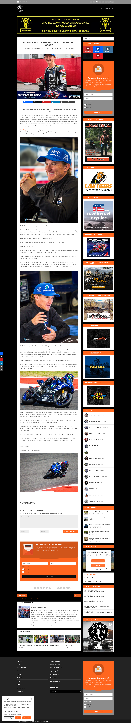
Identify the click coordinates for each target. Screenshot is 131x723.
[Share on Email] (1, 369)
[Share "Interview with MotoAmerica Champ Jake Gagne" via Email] (47, 588)
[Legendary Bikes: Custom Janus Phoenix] (86, 513)
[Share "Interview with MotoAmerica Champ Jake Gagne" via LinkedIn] (44, 588)
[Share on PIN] (1, 360)
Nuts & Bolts (53, 674)
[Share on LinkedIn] (1, 363)
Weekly (26, 572)
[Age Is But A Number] (25, 639)
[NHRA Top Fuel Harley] (57, 639)
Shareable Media (21, 667)
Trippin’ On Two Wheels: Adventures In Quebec (100, 518)
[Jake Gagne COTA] (49, 223)
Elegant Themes (29, 721)
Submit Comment (70, 531)
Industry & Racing (56, 48)
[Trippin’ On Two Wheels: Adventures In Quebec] (86, 519)
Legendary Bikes (99, 513)
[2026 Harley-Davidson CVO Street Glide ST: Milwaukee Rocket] (86, 526)
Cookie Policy (21, 688)
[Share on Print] (1, 366)
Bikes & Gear (98, 527)
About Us (19, 664)
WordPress (44, 721)
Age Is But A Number (25, 645)
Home (100, 8)
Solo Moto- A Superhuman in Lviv (95, 601)
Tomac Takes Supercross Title (71, 646)
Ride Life (64, 48)
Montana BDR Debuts (90, 574)
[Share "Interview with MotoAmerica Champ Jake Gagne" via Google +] (41, 588)
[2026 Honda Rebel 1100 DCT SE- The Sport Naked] (86, 532)
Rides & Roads (103, 520)
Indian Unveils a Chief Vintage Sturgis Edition (99, 539)
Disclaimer (20, 691)
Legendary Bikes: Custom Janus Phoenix (100, 511)
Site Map (19, 677)
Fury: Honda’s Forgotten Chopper (93, 578)
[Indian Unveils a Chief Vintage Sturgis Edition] (86, 539)
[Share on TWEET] (1, 356)
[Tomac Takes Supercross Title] (72, 639)
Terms (18, 684)
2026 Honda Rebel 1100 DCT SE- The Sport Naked (99, 532)
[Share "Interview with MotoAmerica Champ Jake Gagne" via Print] (50, 588)
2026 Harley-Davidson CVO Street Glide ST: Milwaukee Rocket (100, 525)
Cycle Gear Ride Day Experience (95, 591)
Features (108, 8)
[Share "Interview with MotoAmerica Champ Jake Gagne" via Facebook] (35, 588)
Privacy (19, 681)
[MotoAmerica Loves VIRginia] (41, 639)
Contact (19, 674)
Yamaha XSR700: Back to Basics (93, 581)
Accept (98, 565)
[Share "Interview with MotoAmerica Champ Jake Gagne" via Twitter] (38, 588)
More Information (98, 560)
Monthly (26, 569)
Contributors (20, 671)
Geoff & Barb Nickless (34, 48)
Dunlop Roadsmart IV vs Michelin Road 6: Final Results (44, 2)
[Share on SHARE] (1, 353)
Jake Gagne (23, 130)
